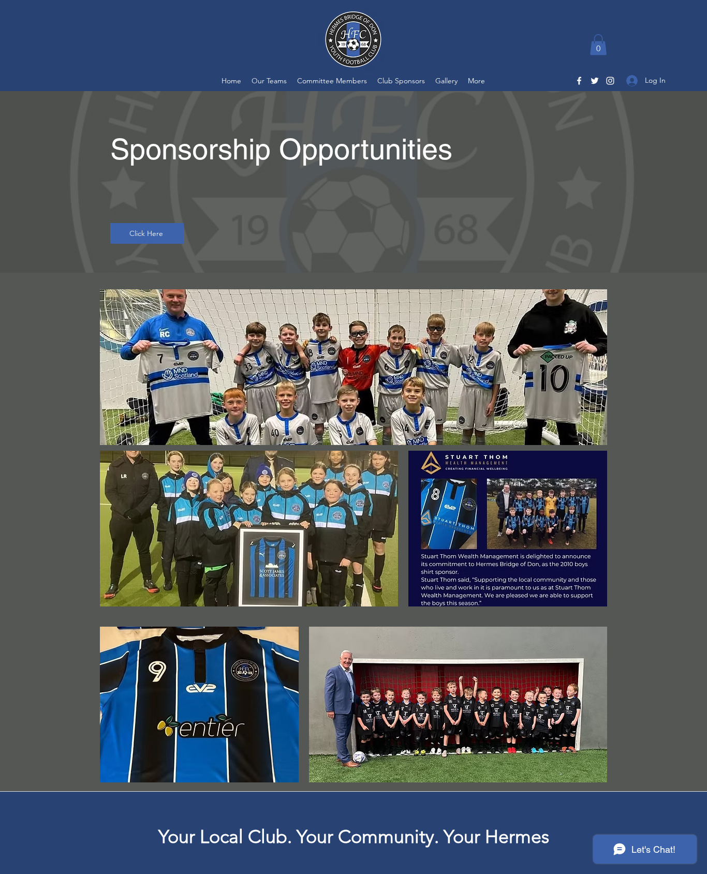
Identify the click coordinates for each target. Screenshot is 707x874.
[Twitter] (595, 81)
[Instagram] (610, 81)
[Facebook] (579, 81)
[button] (598, 44)
